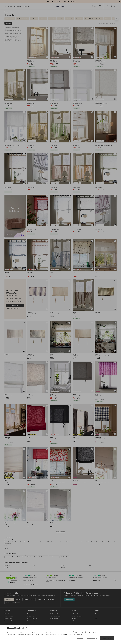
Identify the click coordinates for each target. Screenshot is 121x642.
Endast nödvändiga (92, 638)
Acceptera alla (107, 638)
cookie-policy (79, 634)
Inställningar (80, 638)
